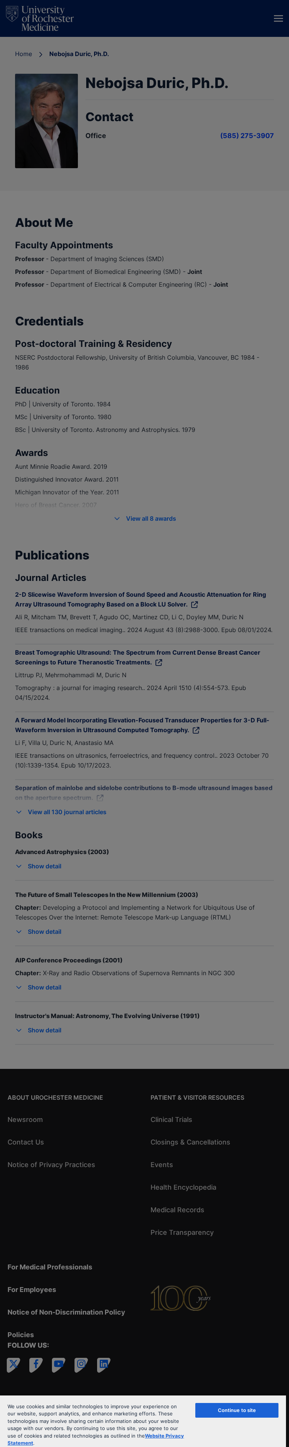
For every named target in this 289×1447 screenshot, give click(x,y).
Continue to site (237, 1410)
